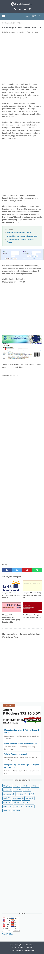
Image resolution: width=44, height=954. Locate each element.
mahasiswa (9, 794)
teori (26, 802)
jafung (35, 786)
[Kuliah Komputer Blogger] (22, 4)
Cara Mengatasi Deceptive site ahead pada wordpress (32, 616)
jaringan (7, 790)
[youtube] (24, 9)
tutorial (7, 806)
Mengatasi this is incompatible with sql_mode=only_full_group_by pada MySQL (11, 618)
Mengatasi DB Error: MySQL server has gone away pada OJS (32, 595)
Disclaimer (29, 945)
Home (11, 945)
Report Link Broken (18, 947)
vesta (6, 810)
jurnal (17, 790)
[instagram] (29, 9)
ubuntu (19, 806)
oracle (6, 798)
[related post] (11, 585)
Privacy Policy (19, 945)
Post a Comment (32, 32)
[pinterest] (27, 570)
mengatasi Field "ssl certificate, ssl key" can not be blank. (11, 595)
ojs (31, 794)
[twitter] (19, 9)
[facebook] (14, 9)
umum (30, 806)
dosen (25, 786)
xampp (16, 810)
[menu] (3, 16)
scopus (30, 798)
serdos (6, 802)
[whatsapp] (37, 570)
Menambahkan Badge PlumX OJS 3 (19, 233)
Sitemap (29, 947)
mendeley (21, 794)
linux (27, 790)
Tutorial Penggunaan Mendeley (16, 754)
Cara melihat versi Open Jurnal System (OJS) (22, 236)
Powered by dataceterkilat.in (25, 951)
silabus (16, 802)
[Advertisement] (22, 58)
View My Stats (7, 934)
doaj (16, 786)
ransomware (18, 798)
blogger (7, 786)
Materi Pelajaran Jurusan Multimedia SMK (20, 743)
